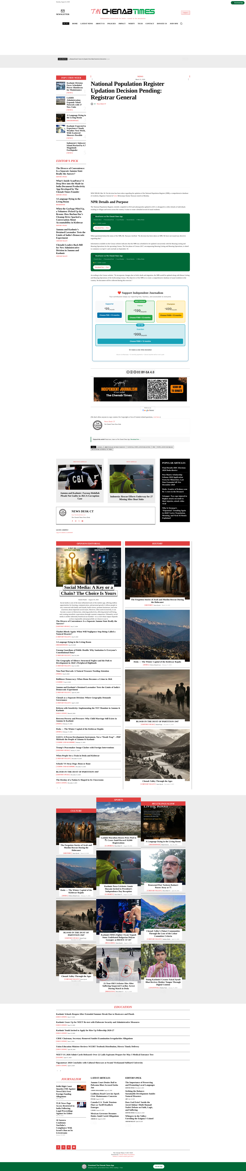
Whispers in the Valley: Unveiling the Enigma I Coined (139, 1117)
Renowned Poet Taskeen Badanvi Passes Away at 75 (163, 886)
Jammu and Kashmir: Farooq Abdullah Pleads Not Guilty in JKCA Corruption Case (79, 496)
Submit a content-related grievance (123, 1156)
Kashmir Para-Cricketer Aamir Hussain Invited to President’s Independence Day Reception (118, 889)
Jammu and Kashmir (65, 742)
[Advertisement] (123, 40)
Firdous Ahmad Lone (155, 665)
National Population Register (138, 447)
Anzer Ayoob (157, 605)
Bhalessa (110, 991)
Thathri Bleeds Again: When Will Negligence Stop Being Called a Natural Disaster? (85, 632)
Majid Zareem (165, 844)
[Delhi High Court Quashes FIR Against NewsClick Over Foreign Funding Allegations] (81, 1087)
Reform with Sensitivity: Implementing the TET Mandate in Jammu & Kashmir (88, 709)
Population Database (165, 447)
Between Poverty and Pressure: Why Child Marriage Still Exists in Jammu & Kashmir (86, 719)
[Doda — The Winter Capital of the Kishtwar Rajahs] (157, 636)
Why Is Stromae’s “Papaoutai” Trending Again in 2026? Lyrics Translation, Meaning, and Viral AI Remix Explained (174, 513)
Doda (59, 732)
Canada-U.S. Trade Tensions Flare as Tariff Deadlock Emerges (104, 1105)
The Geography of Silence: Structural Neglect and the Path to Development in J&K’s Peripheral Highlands (84, 661)
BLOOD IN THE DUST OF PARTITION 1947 (77, 772)
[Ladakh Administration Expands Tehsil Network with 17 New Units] (60, 101)
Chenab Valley (61, 241)
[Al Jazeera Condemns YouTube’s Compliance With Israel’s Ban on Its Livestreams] (81, 1121)
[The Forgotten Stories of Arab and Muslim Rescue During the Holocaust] (157, 574)
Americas (94, 1119)
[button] (181, 23)
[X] (97, 185)
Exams (59, 1057)
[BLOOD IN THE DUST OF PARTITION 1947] (157, 695)
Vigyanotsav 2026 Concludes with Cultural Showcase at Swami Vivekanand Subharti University (99, 1062)
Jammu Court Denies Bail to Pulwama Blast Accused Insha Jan (104, 1085)
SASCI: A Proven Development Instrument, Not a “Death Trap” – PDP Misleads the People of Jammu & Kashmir (88, 738)
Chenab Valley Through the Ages (157, 781)
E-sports (109, 846)
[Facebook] (93, 185)
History (148, 605)
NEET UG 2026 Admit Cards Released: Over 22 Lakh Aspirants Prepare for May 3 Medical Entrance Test (104, 1054)
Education (61, 713)
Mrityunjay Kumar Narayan (115, 447)
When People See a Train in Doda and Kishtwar (78, 755)
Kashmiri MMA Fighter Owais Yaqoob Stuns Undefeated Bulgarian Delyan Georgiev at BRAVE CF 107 (118, 937)
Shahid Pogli (159, 724)
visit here (156, 417)
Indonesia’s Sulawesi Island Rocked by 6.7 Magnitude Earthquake (76, 146)
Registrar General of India (102, 449)
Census (99, 447)
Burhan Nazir (163, 987)
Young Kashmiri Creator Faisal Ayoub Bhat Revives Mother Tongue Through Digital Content (163, 982)
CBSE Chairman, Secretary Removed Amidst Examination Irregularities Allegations (94, 1038)
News (69, 93)
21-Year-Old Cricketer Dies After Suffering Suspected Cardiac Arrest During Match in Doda (118, 986)
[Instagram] (75, 520)
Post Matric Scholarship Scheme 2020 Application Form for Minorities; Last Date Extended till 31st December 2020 (173, 480)
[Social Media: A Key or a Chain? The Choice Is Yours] (88, 567)
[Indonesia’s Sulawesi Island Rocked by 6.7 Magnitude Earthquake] (60, 146)
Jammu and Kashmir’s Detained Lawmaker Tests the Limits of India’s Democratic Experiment (88, 688)
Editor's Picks (61, 177)
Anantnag (154, 987)
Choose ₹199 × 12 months (140, 318)
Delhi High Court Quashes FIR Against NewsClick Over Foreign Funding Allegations (65, 1091)
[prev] (184, 59)
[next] (187, 59)
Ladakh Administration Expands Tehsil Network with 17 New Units (74, 102)
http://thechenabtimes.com (78, 515)
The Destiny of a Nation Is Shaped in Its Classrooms (80, 780)
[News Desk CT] (92, 104)
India (115, 196)
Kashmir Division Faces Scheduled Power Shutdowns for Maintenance (75, 86)
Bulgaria (110, 943)
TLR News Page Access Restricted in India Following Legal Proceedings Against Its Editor (65, 1108)
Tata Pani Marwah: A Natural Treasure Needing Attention (82, 671)
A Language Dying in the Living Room (76, 116)
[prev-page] (57, 788)
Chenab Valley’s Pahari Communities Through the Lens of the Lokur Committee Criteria (163, 933)
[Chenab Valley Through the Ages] (157, 755)
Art (126, 1099)
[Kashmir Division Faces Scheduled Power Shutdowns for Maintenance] (60, 86)
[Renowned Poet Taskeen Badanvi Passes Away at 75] (163, 867)
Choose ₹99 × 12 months (110, 315)
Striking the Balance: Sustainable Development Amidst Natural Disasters (140, 1093)
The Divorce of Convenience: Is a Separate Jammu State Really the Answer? (70, 171)
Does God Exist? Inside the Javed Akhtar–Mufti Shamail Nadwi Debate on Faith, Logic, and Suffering (139, 1106)
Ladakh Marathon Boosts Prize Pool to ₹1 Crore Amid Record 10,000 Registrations (118, 840)
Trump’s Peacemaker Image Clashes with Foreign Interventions (85, 747)
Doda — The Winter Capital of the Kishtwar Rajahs (80, 729)
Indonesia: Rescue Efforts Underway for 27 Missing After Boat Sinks (131, 498)
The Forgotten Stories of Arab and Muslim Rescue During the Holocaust (76, 847)
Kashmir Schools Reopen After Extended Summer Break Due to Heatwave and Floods (95, 1014)
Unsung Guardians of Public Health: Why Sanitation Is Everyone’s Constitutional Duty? (86, 651)
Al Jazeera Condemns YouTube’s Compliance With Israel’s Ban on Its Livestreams (64, 1126)
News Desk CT (101, 104)
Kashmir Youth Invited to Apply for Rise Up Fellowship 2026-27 (85, 1030)
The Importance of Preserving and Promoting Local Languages (140, 1083)
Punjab (93, 1099)
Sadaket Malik (166, 939)
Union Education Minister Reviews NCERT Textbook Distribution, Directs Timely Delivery (97, 1046)
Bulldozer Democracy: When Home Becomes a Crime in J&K (84, 679)
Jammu (60, 682)
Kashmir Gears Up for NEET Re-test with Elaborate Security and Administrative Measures (98, 1022)
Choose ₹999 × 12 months (140, 341)
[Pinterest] (101, 185)
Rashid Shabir (83, 599)
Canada (93, 1110)
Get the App (158, 1166)
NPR (153, 447)
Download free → (135, 439)
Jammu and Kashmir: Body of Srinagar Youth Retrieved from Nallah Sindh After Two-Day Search (99, 59)
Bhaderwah (72, 120)
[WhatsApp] (106, 185)
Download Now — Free (102, 228)
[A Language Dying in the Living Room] (60, 118)
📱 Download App (237, 2)
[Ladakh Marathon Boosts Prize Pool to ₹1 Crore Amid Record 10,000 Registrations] (118, 820)
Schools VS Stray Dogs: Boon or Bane (73, 763)
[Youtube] (82, 520)
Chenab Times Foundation (127, 1154)
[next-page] (60, 788)
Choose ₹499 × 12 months (170, 315)
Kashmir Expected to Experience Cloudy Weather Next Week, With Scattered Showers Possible (76, 130)
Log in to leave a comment (64, 532)
